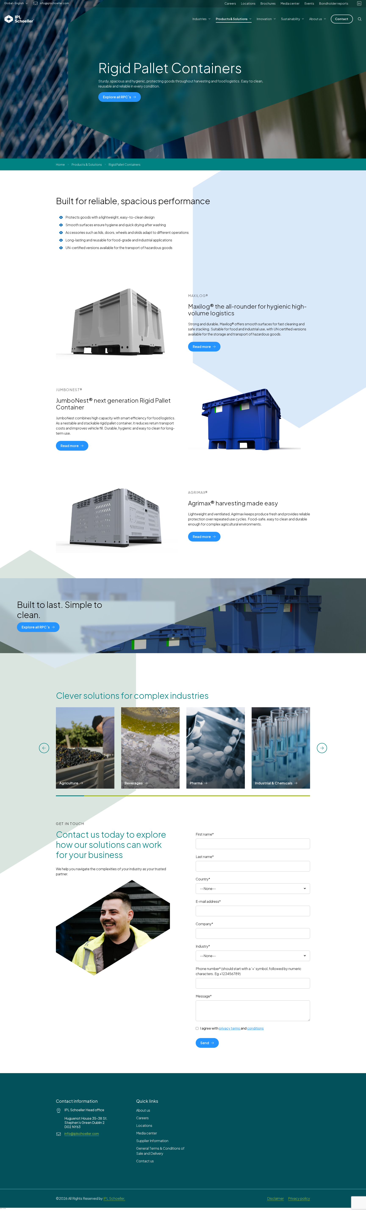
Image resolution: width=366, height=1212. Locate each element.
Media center (290, 3)
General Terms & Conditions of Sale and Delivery (160, 1151)
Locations (248, 3)
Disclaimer (275, 1198)
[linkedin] (359, 3)
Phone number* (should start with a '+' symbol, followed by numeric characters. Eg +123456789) (248, 971)
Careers (230, 3)
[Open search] (360, 19)
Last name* (205, 856)
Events (309, 3)
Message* (204, 996)
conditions (255, 1028)
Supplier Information (152, 1140)
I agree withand (232, 1028)
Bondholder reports (333, 3)
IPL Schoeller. (114, 1198)
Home (60, 164)
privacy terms (229, 1028)
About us (143, 1110)
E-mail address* (208, 901)
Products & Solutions (87, 164)
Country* (203, 879)
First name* (205, 834)
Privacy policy (299, 1198)
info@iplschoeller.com (54, 3)
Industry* (203, 946)
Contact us (145, 1161)
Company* (204, 924)
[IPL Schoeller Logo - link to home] (19, 19)
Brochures (268, 3)
